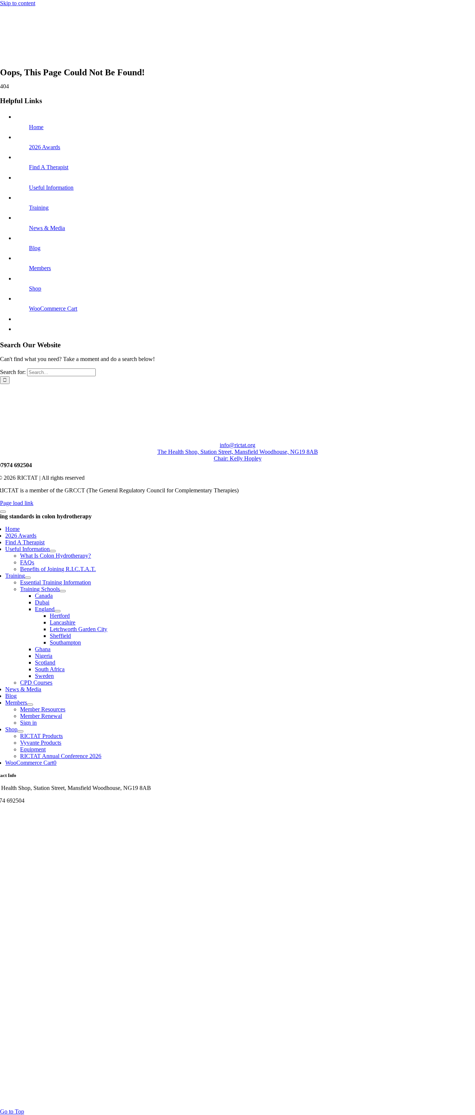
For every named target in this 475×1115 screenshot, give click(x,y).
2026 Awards (44, 147)
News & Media (47, 228)
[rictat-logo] (111, 60)
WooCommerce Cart (53, 308)
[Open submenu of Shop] (20, 731)
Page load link (16, 503)
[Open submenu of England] (57, 611)
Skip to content (17, 3)
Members (40, 268)
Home (36, 127)
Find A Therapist (48, 167)
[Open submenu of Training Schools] (63, 591)
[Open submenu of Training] (28, 578)
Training (39, 207)
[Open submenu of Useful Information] (53, 551)
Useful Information (51, 187)
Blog (34, 248)
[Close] (3, 512)
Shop (35, 288)
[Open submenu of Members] (30, 705)
